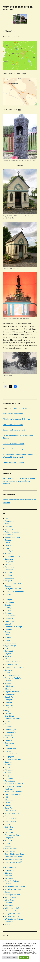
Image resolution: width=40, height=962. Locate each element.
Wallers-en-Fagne (12, 911)
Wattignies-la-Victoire (14, 919)
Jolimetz (8, 727)
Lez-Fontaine (10, 748)
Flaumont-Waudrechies (14, 667)
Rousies (8, 843)
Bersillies (8, 572)
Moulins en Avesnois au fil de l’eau (16, 419)
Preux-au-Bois (11, 819)
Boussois (8, 594)
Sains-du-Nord (11, 849)
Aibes (7, 518)
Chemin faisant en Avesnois (13, 443)
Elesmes (8, 640)
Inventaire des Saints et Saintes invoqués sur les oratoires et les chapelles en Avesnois (19, 481)
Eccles (7, 632)
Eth (6, 648)
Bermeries (9, 570)
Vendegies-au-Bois (12, 895)
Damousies (9, 618)
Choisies (8, 605)
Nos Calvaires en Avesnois (13, 414)
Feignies (8, 654)
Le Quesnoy (9, 743)
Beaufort (8, 554)
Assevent (8, 526)
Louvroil (8, 762)
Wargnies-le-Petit (12, 916)
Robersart (9, 840)
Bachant (8, 540)
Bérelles (8, 564)
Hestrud (8, 713)
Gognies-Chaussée (12, 692)
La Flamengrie (10, 729)
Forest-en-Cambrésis (13, 678)
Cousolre (8, 613)
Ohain (7, 803)
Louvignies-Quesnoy (13, 759)
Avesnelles (9, 535)
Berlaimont (9, 567)
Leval (7, 746)
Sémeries (8, 873)
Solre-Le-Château (12, 881)
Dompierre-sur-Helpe (13, 627)
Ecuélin (8, 637)
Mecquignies (10, 781)
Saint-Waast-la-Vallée (14, 862)
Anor (7, 524)
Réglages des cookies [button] (10, 957)
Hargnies (8, 702)
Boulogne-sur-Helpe (13, 583)
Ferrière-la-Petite (12, 665)
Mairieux (8, 765)
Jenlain (7, 721)
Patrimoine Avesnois (22, 408)
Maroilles (8, 773)
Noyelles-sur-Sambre (13, 794)
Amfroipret (9, 521)
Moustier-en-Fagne (13, 786)
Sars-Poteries (10, 868)
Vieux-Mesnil (10, 897)
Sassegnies (9, 870)
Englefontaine (10, 643)
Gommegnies (10, 694)
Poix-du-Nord (10, 811)
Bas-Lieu (8, 545)
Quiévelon (9, 827)
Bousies (8, 586)
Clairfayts (8, 608)
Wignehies (9, 922)
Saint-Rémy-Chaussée (14, 857)
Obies (7, 797)
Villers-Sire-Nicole (12, 908)
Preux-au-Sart (11, 821)
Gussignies (9, 700)
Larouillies (9, 738)
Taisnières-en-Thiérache (15, 886)
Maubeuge (9, 778)
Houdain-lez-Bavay (12, 719)
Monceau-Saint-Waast (14, 784)
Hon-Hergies (10, 716)
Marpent (8, 775)
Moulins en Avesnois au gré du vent (16, 449)
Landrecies (9, 735)
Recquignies (9, 838)
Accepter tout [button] (24, 957)
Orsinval (8, 805)
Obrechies (9, 800)
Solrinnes (8, 884)
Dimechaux (9, 621)
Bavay (7, 548)
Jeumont (8, 724)
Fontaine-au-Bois (12, 675)
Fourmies (8, 681)
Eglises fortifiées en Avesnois (14, 430)
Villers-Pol (9, 905)
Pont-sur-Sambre (12, 813)
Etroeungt (9, 651)
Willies (7, 924)
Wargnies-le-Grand (12, 914)
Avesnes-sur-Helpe (12, 537)
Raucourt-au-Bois (12, 835)
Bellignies (9, 562)
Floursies (8, 670)
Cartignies (9, 600)
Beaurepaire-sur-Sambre (15, 556)
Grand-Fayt (9, 697)
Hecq (7, 711)
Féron (7, 659)
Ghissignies (9, 686)
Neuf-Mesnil (10, 789)
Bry (6, 597)
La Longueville (10, 732)
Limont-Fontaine (12, 754)
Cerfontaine (9, 602)
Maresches (9, 770)
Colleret (8, 610)
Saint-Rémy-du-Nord (13, 859)
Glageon (8, 689)
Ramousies (9, 832)
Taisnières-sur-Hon (13, 889)
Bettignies (9, 575)
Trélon (7, 892)
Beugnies (8, 581)
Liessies (8, 751)
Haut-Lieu (9, 705)
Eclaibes (8, 635)
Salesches (9, 865)
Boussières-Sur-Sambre (14, 591)
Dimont (8, 624)
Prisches (8, 824)
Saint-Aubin (10, 851)
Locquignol (9, 757)
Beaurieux (9, 559)
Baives (7, 543)
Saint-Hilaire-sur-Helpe (14, 854)
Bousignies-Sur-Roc (13, 589)
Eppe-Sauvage (10, 646)
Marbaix (8, 767)
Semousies (9, 876)
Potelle (7, 816)
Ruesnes (8, 846)
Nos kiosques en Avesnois (13, 424)
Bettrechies (9, 578)
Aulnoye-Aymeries (12, 532)
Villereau (8, 903)
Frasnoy (8, 683)
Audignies (9, 529)
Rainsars (8, 830)
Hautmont (9, 708)
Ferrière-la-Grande (12, 662)
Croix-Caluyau (10, 616)
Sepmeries (9, 878)
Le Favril (8, 740)
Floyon (7, 673)
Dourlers (8, 629)
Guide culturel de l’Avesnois (13, 462)
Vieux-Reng (9, 900)
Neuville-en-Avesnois (13, 792)
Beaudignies (9, 551)
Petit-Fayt (9, 808)
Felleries (8, 656)
